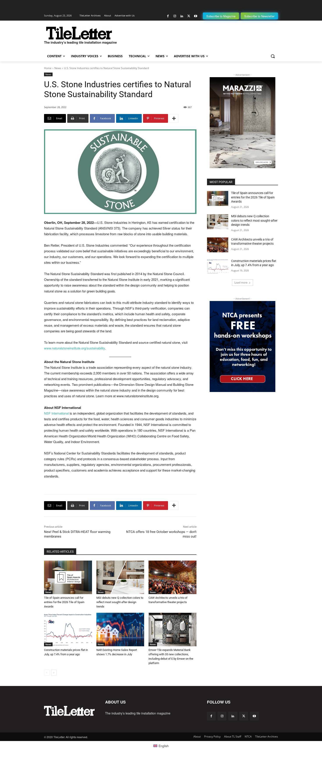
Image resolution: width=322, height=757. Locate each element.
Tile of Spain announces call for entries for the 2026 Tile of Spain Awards (64, 602)
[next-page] (54, 672)
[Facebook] (168, 16)
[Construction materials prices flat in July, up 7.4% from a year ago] (68, 629)
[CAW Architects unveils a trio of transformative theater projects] (172, 577)
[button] (272, 56)
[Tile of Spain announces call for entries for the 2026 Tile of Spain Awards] (68, 577)
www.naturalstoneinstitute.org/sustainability (74, 348)
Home (47, 68)
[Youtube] (195, 16)
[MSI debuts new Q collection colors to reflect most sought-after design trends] (120, 577)
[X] (189, 16)
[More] (174, 118)
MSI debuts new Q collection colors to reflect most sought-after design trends (119, 602)
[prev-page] (47, 672)
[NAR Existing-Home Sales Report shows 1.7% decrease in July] (120, 629)
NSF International (56, 413)
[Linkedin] (182, 16)
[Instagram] (175, 16)
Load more (241, 282)
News (57, 68)
